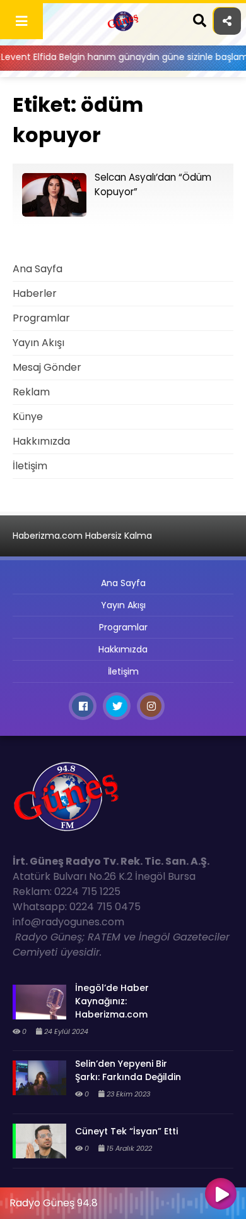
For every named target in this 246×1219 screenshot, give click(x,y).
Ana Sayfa (37, 268)
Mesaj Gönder (47, 367)
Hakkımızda (41, 441)
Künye (28, 416)
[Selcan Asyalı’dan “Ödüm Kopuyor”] (54, 213)
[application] (123, 1200)
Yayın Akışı (38, 342)
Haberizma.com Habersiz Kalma (82, 535)
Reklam (31, 392)
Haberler (35, 293)
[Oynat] (221, 1195)
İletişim (30, 466)
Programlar (41, 318)
